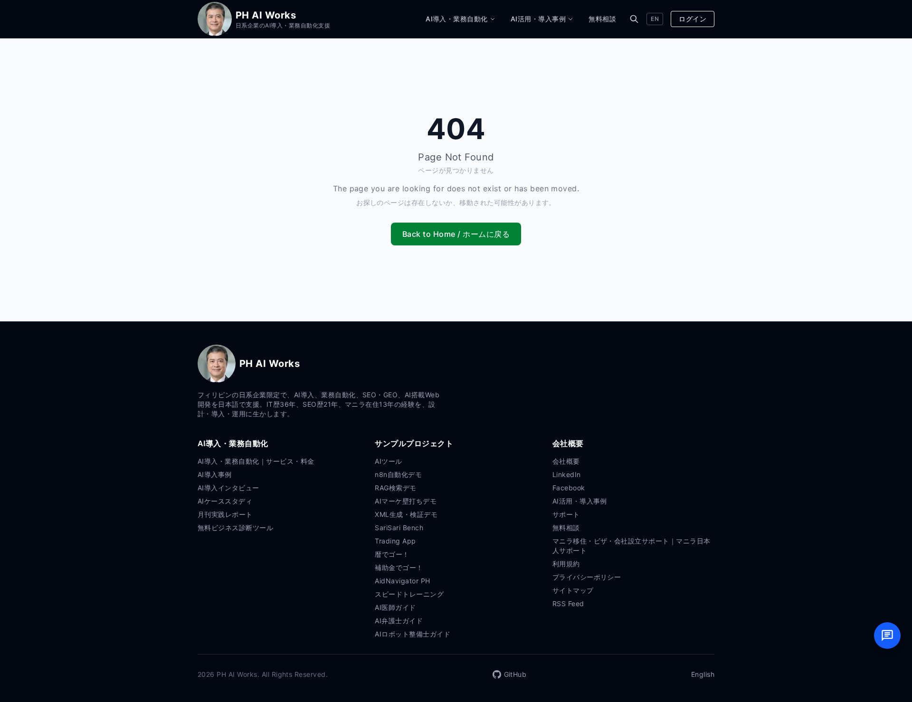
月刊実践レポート (225, 514)
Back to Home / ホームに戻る (456, 234)
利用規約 (566, 564)
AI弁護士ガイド (399, 621)
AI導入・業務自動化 (457, 19)
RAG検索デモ (395, 488)
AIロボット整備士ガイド (412, 634)
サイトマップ (573, 590)
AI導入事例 (215, 474)
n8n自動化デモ (398, 474)
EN (655, 18)
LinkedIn (566, 474)
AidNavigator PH (402, 581)
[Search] (634, 19)
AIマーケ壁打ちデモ (406, 501)
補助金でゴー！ (399, 567)
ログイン (692, 19)
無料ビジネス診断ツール (235, 528)
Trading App (395, 541)
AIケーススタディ (225, 501)
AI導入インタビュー (228, 488)
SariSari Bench (399, 528)
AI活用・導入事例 (538, 19)
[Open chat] (887, 635)
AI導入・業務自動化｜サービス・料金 (256, 461)
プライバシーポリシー (586, 577)
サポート (566, 514)
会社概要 (566, 461)
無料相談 (602, 19)
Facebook (568, 488)
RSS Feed (568, 603)
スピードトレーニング (409, 594)
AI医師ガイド (395, 607)
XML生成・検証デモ (406, 514)
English (702, 674)
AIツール (388, 461)
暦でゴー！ (392, 554)
